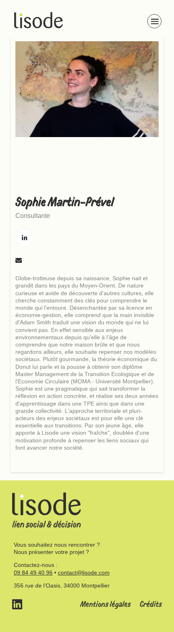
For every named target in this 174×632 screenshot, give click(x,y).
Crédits (151, 604)
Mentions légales (105, 604)
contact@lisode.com (84, 572)
